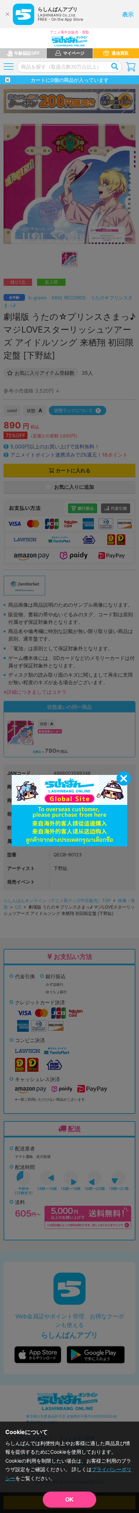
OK (69, 1500)
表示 (128, 14)
